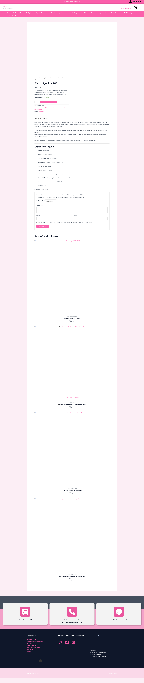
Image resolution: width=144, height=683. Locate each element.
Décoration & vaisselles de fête (113, 13)
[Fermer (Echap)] (22, 680)
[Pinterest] (138, 1)
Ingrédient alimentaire (42, 13)
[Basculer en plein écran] (9, 680)
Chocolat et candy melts (10, 16)
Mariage (93, 13)
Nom (38, 215)
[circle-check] (41, 661)
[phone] (72, 612)
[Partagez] (16, 680)
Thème (86, 13)
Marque (100, 13)
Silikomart (39, 109)
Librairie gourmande (77, 13)
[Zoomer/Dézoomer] (3, 680)
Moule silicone (53, 78)
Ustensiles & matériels (15, 13)
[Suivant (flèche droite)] (9, 682)
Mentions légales (31, 645)
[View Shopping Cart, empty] (135, 7)
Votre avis (40, 205)
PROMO (126, 13)
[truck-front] (25, 612)
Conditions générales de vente (35, 641)
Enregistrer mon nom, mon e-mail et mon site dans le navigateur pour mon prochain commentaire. (65, 222)
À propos (29, 643)
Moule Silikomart (61, 108)
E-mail (75, 215)
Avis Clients (30, 649)
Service (29, 651)
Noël (35, 109)
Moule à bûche (45, 108)
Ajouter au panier (48, 102)
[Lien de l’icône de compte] (130, 1)
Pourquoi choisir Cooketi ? (34, 647)
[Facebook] (136, 1)
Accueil (36, 78)
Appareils (5, 13)
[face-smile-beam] (119, 612)
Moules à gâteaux (28, 13)
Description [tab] (37, 118)
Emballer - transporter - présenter (60, 13)
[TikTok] (140, 1)
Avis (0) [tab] (45, 118)
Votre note (40, 201)
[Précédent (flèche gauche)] (3, 682)
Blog (131, 13)
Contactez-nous (31, 639)
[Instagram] (134, 1)
